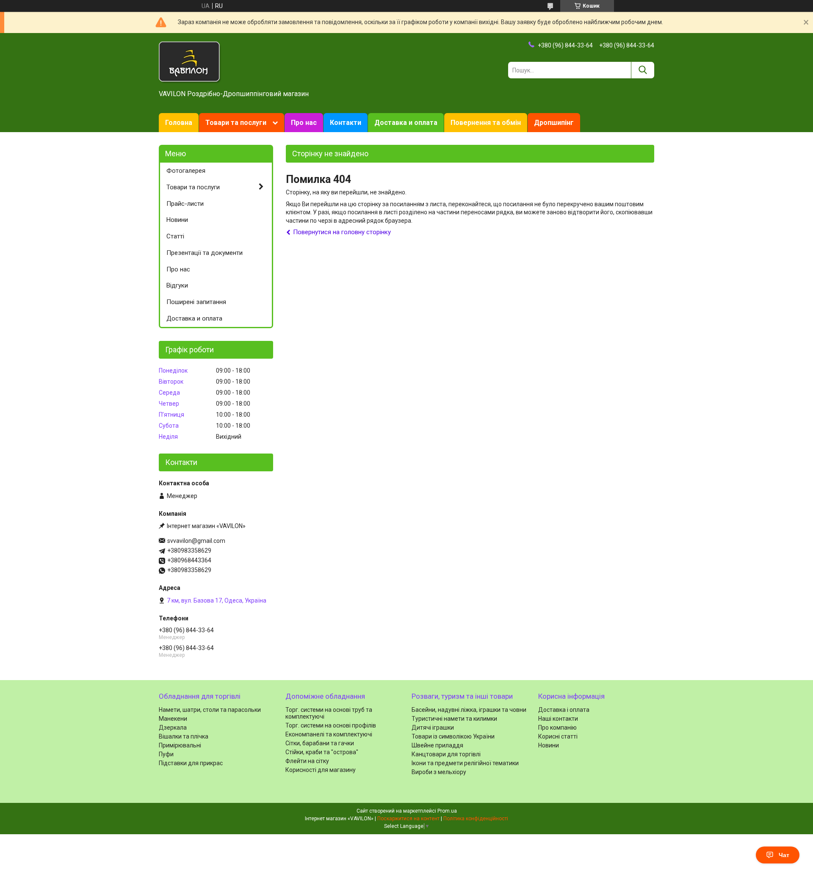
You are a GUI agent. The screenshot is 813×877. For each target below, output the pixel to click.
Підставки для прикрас (191, 763)
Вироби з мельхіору (439, 772)
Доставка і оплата (563, 709)
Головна (178, 123)
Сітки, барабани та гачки (319, 743)
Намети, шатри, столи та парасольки (210, 709)
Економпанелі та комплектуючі (328, 734)
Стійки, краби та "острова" (321, 752)
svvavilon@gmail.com (196, 540)
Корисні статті (558, 736)
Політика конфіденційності (475, 819)
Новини (177, 220)
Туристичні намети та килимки (454, 718)
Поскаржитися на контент (408, 819)
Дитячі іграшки (433, 727)
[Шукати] (642, 70)
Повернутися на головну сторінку (342, 232)
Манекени (173, 718)
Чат (784, 855)
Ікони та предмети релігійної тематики (465, 763)
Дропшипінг (554, 123)
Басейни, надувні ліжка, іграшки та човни (469, 709)
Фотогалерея (185, 170)
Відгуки (177, 285)
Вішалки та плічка (183, 736)
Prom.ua (447, 811)
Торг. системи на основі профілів (330, 725)
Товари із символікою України (453, 736)
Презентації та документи (204, 253)
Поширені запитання (196, 302)
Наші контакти (558, 718)
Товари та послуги (235, 123)
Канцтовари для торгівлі (446, 754)
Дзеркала (173, 727)
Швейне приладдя (437, 745)
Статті (175, 236)
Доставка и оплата (405, 123)
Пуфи (166, 754)
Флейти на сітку (307, 761)
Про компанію (557, 727)
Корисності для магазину (320, 769)
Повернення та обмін (486, 123)
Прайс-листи (185, 203)
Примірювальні (180, 745)
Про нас (304, 123)
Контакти (345, 123)
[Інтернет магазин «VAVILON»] (190, 61)
